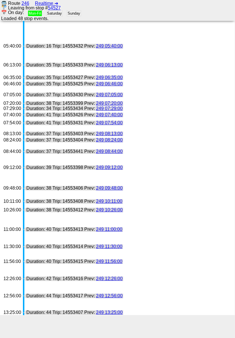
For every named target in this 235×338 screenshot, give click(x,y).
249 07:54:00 (109, 122)
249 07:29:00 (109, 108)
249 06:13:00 (109, 64)
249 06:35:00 (109, 77)
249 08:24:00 (109, 139)
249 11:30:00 (109, 246)
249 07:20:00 (109, 103)
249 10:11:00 (109, 201)
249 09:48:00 (109, 188)
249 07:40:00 (109, 114)
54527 (54, 7)
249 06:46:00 (109, 83)
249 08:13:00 (109, 133)
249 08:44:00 (109, 151)
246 (25, 3)
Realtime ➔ (46, 3)
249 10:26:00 (109, 209)
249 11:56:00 (109, 261)
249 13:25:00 (109, 312)
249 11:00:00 (109, 229)
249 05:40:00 (109, 46)
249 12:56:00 (109, 295)
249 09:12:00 (109, 167)
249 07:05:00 (109, 94)
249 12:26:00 (109, 278)
